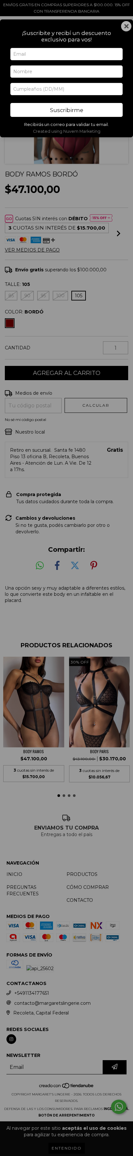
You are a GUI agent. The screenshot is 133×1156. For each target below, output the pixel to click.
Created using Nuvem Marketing (66, 131)
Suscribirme (66, 110)
